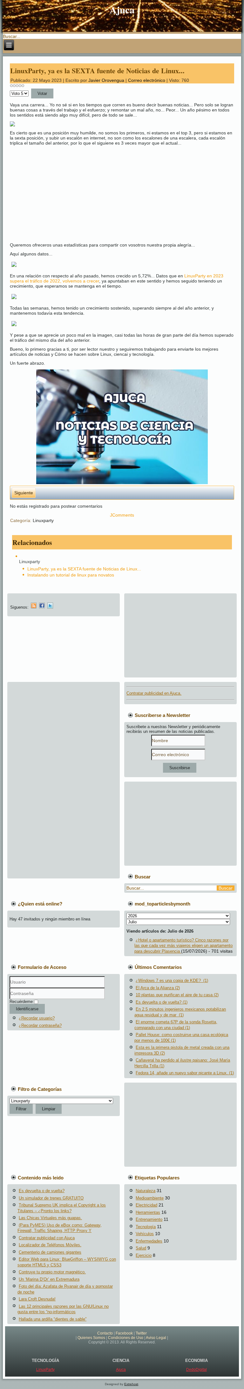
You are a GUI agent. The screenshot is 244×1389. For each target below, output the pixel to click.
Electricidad (146, 1205)
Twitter (141, 1333)
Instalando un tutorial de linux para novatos (70, 574)
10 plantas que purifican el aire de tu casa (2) (177, 994)
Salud (141, 1248)
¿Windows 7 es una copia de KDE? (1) (172, 980)
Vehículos (145, 1233)
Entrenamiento (149, 1219)
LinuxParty (45, 1369)
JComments (122, 515)
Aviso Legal (156, 1337)
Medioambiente (150, 1198)
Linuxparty (43, 520)
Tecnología (146, 1226)
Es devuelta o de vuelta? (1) (161, 1002)
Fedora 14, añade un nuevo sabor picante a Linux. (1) (185, 1072)
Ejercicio (144, 1255)
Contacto (105, 1333)
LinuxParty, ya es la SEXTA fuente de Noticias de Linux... (97, 70)
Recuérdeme (21, 1001)
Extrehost (131, 1384)
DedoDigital (196, 1369)
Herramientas (148, 1212)
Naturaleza (145, 1190)
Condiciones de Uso (125, 1337)
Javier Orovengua (106, 80)
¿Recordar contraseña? (40, 1025)
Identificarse (27, 1008)
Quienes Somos (91, 1337)
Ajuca (122, 9)
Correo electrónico (147, 80)
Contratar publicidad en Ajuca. (153, 693)
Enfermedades (149, 1241)
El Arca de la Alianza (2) (158, 987)
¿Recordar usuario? (37, 1018)
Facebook (124, 1333)
